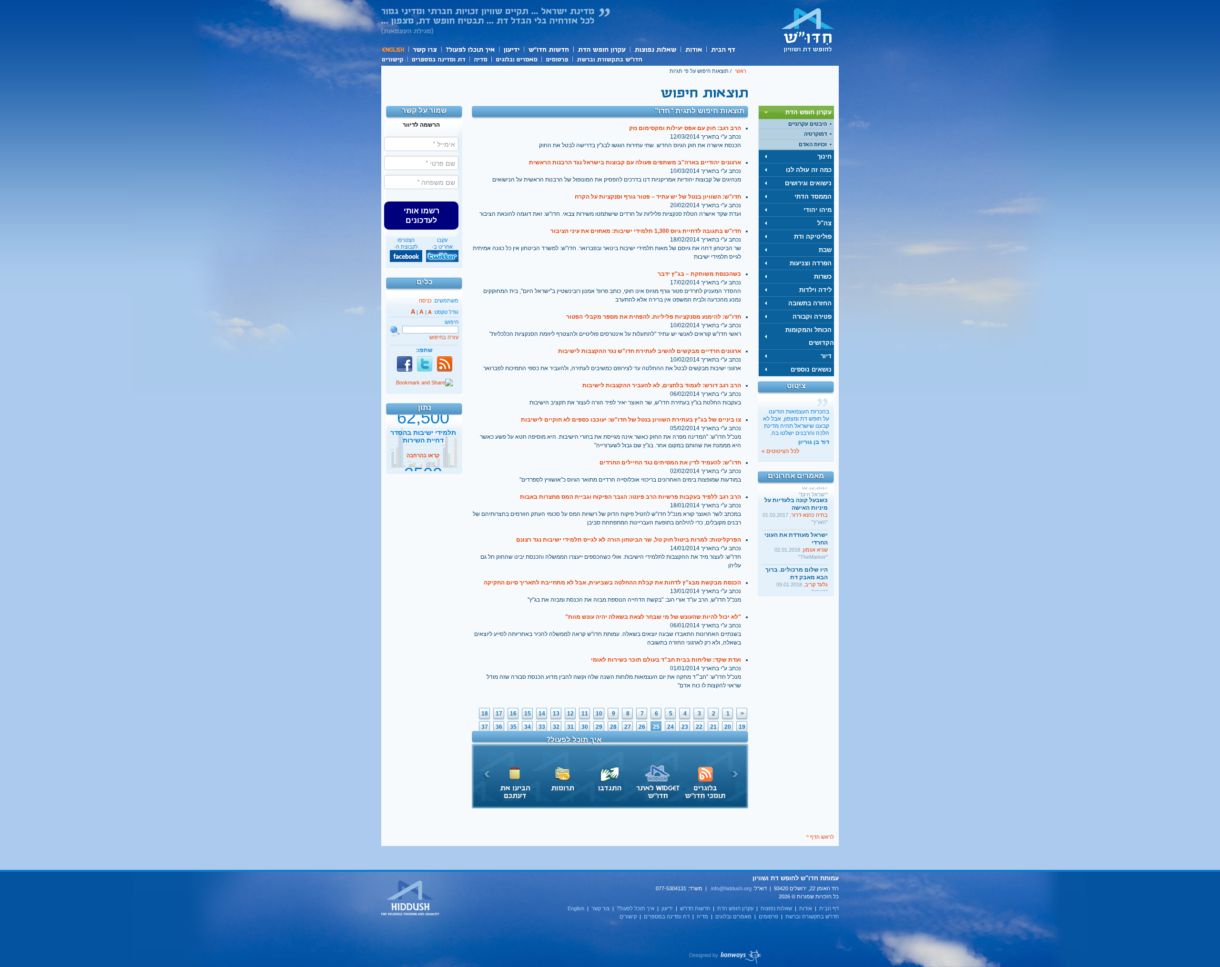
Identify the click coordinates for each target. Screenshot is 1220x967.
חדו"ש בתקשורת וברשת (609, 58)
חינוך (824, 156)
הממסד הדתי (813, 196)
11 (584, 713)
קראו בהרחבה (423, 463)
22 (699, 727)
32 (556, 727)
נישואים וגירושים (808, 183)
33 (542, 727)
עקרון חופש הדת (601, 49)
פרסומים (556, 58)
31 (570, 727)
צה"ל (824, 223)
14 (542, 713)
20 (727, 727)
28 (613, 727)
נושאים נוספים (811, 369)
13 (556, 713)
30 (584, 727)
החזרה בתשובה (810, 303)
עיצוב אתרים (725, 956)
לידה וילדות (815, 289)
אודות (693, 49)
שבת (825, 249)
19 (742, 727)
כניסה (425, 300)
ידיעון (510, 49)
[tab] (796, 112)
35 (513, 727)
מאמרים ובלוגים (516, 58)
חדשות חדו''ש (548, 49)
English (394, 49)
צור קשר (424, 49)
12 (570, 713)
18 (484, 713)
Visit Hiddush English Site (410, 898)
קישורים (394, 58)
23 (684, 727)
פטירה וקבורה (812, 316)
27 (627, 727)
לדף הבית (808, 30)
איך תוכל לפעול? (469, 49)
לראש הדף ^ (820, 837)
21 (713, 727)
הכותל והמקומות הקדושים (809, 336)
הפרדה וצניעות (811, 263)
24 (670, 727)
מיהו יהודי (817, 209)
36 (499, 727)
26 (642, 727)
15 (527, 713)
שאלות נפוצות (655, 49)
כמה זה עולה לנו (809, 169)
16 (513, 713)
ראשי (740, 71)
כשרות (823, 276)
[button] (421, 215)
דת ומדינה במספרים (438, 58)
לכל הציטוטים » (780, 451)
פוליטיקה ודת (813, 236)
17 (499, 713)
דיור (826, 356)
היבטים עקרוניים (807, 124)
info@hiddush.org (731, 888)
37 (484, 727)
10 (599, 713)
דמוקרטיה (815, 134)
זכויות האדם (813, 144)
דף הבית (722, 49)
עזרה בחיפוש (443, 337)
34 (527, 727)
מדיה (480, 58)
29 (599, 727)
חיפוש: (451, 322)
